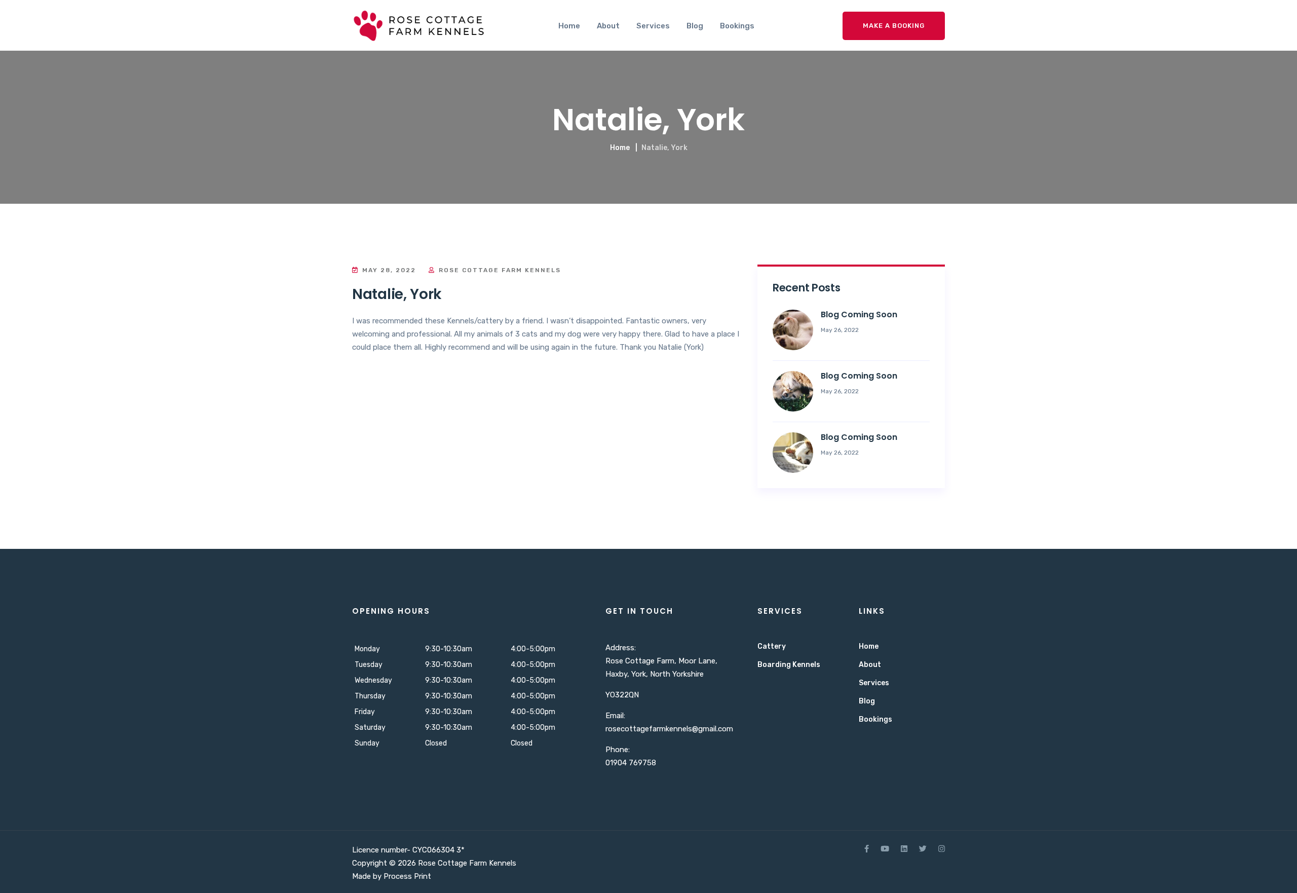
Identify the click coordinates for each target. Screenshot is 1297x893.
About (608, 25)
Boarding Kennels (788, 664)
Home (569, 25)
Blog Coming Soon (859, 314)
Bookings (737, 25)
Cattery (771, 646)
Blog (694, 25)
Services (653, 25)
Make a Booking (894, 25)
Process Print (407, 876)
